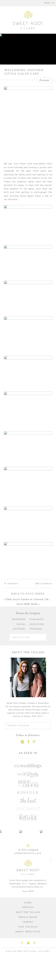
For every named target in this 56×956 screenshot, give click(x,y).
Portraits (44, 80)
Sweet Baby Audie (27, 604)
